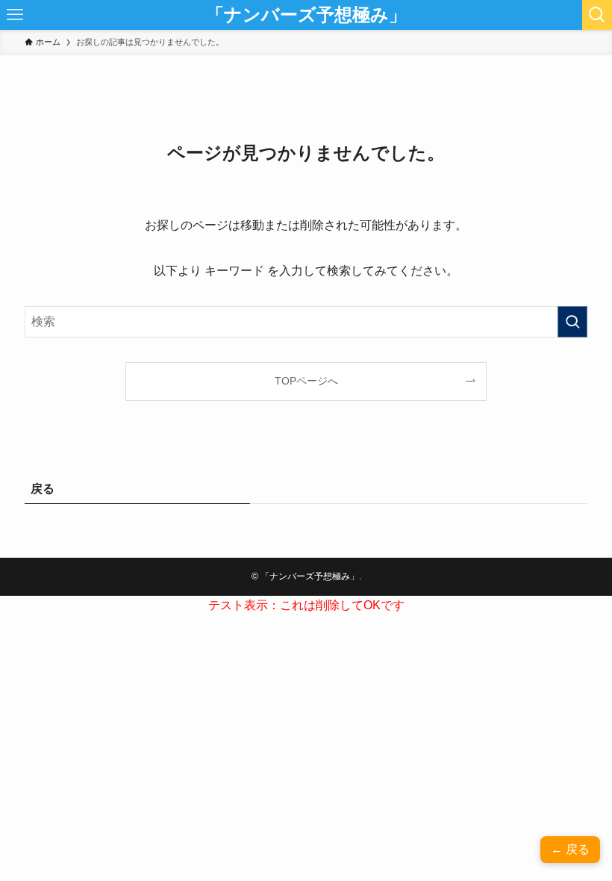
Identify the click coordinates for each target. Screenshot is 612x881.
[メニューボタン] (15, 15)
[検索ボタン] (597, 15)
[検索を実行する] (572, 321)
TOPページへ (306, 381)
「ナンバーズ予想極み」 (306, 15)
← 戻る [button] (570, 849)
